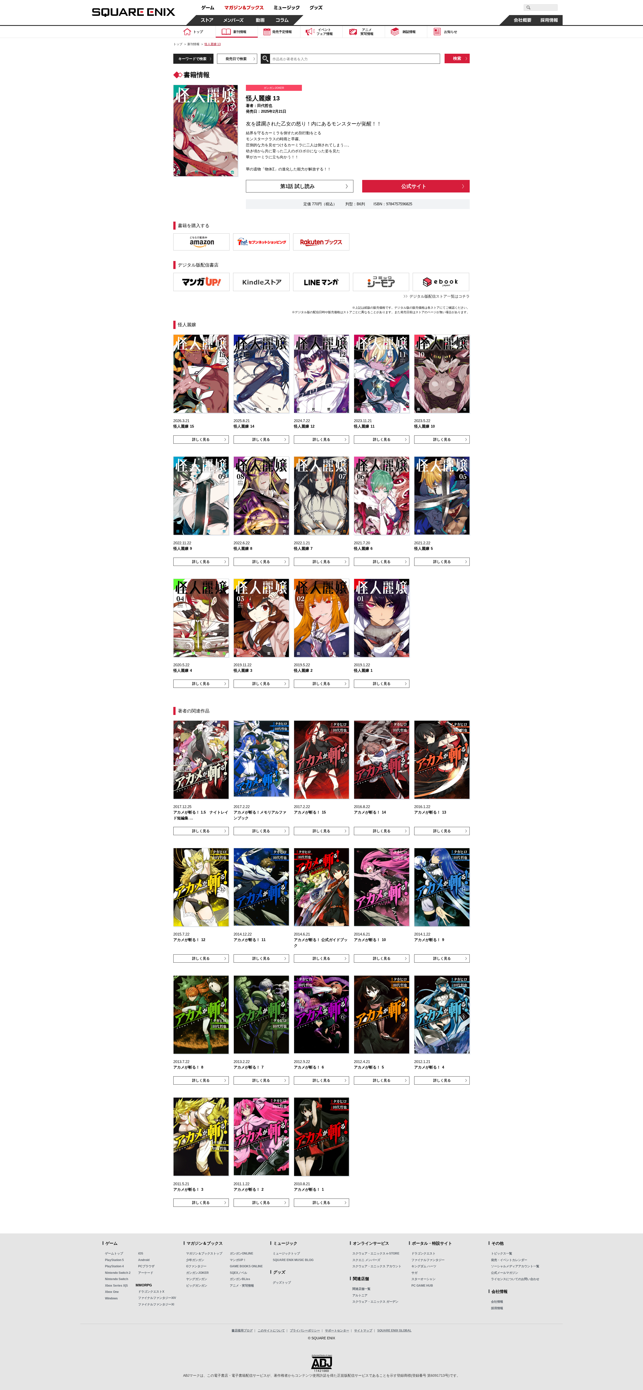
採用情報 (497, 1308)
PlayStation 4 (114, 1266)
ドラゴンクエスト (423, 1253)
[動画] (260, 20)
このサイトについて (271, 1330)
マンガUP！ (238, 1260)
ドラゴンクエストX (151, 1291)
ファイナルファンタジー (428, 1260)
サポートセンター (337, 1330)
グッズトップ (282, 1282)
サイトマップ (363, 1330)
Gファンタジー (196, 1266)
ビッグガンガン (196, 1285)
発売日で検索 (236, 59)
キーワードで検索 (192, 59)
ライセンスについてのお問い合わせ (515, 1279)
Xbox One (112, 1292)
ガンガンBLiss (240, 1279)
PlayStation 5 (114, 1260)
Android (143, 1260)
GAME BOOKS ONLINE (246, 1266)
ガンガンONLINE (241, 1253)
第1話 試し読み (297, 186)
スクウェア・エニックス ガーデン (375, 1301)
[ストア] (207, 20)
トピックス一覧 (501, 1253)
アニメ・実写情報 (242, 1285)
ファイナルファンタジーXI (156, 1304)
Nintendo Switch (116, 1279)
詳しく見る (201, 439)
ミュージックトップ (286, 1253)
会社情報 (497, 1301)
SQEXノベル (238, 1273)
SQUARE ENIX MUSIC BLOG (293, 1260)
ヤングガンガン (196, 1279)
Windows (111, 1298)
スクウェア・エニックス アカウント (376, 1266)
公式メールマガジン (504, 1273)
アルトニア (359, 1295)
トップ (177, 44)
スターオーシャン (423, 1279)
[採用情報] (549, 20)
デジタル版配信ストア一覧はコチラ (439, 296)
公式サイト (413, 186)
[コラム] (282, 20)
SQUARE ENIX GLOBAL (394, 1330)
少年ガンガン (195, 1260)
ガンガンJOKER (197, 1273)
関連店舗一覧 (361, 1289)
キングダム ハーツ (423, 1266)
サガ (414, 1273)
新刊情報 (193, 44)
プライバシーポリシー (305, 1330)
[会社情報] (522, 20)
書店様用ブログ (242, 1330)
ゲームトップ (114, 1253)
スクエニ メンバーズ (366, 1260)
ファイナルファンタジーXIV (157, 1298)
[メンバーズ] (233, 20)
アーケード (145, 1273)
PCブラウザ (146, 1266)
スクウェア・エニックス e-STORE (375, 1253)
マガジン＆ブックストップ (204, 1253)
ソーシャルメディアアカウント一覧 (515, 1266)
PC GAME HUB (422, 1285)
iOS (140, 1253)
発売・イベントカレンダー (509, 1260)
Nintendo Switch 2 (118, 1273)
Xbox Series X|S (116, 1285)
